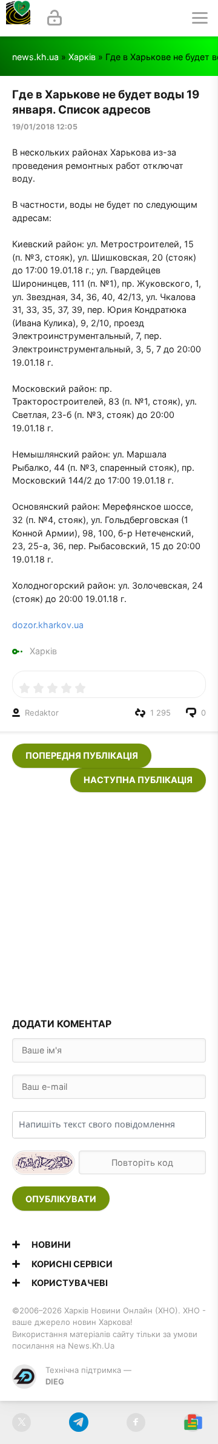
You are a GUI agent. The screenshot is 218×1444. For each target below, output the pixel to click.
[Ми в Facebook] (136, 1422)
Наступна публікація (138, 780)
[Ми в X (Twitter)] (21, 1422)
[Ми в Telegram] (78, 1422)
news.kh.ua (35, 57)
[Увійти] (54, 18)
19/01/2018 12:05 (45, 126)
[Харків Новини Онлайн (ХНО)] (18, 18)
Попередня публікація (81, 755)
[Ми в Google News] (192, 1422)
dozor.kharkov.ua (48, 625)
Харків (82, 57)
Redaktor (42, 712)
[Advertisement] (109, 901)
